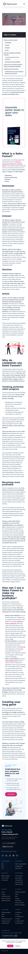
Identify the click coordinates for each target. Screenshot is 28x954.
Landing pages (19, 866)
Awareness (8, 42)
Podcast (17, 898)
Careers (3, 894)
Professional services (6, 919)
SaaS (2, 916)
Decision (7, 47)
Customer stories (5, 896)
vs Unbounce (18, 912)
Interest (7, 45)
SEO (2, 864)
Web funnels (18, 868)
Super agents (18, 878)
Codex (16, 894)
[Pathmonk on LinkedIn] (6, 855)
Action (7, 50)
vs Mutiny (17, 919)
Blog (16, 896)
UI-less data (4, 880)
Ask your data (5, 878)
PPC (2, 868)
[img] (10, 4)
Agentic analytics (5, 876)
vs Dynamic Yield (19, 921)
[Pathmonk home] (7, 825)
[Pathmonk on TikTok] (10, 855)
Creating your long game (11, 69)
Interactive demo (19, 902)
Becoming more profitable (12, 62)
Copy (16, 935)
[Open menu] (24, 4)
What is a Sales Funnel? (10, 40)
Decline (17, 946)
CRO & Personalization (20, 864)
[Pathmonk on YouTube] (13, 855)
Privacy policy (4, 950)
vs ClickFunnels (19, 923)
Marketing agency (6, 912)
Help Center (18, 900)
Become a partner (6, 898)
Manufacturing (5, 923)
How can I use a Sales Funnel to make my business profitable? (13, 65)
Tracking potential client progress (12, 58)
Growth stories (18, 876)
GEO (2, 866)
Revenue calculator (20, 905)
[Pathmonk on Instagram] (17, 855)
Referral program (5, 900)
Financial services (5, 921)
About (3, 892)
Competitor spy (19, 882)
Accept (10, 946)
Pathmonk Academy (20, 892)
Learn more (11, 794)
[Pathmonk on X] (2, 855)
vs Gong (17, 914)
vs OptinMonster (19, 916)
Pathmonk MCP (19, 884)
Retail (2, 914)
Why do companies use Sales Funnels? (12, 53)
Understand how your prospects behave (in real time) (14, 72)
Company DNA (19, 880)
